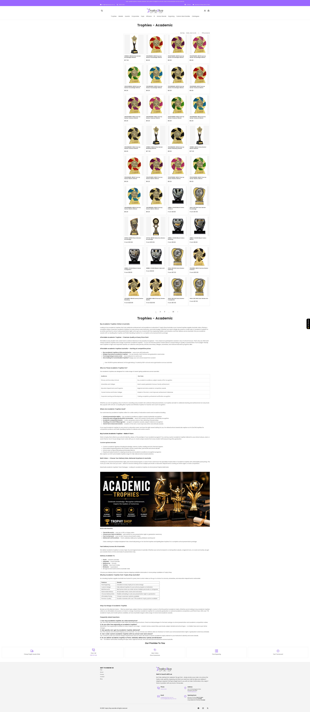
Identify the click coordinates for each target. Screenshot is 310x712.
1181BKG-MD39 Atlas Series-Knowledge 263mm (132, 56)
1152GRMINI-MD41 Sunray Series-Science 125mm (197, 87)
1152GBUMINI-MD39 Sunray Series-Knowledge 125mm (154, 87)
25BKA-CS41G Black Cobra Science (176, 208)
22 (173, 312)
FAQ (101, 670)
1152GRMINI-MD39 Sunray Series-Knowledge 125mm (154, 56)
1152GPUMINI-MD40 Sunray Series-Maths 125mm (154, 178)
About (101, 672)
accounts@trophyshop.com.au (168, 698)
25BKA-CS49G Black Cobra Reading (176, 238)
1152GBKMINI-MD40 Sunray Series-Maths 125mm (154, 208)
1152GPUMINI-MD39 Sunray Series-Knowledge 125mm (176, 56)
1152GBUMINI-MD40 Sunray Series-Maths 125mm (132, 208)
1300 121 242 (122, 4)
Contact (102, 676)
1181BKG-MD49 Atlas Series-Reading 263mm (154, 147)
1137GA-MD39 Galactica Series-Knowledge (155, 238)
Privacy (102, 674)
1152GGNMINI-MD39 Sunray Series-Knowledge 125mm (132, 87)
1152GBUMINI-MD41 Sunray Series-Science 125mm (198, 117)
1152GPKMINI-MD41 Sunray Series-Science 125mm (154, 117)
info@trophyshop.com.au (108, 4)
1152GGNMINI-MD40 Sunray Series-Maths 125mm (198, 178)
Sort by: (182, 33)
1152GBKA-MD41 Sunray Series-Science (199, 269)
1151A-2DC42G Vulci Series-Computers (176, 299)
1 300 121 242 (164, 689)
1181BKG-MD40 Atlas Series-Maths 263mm (198, 147)
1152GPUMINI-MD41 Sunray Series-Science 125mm (132, 117)
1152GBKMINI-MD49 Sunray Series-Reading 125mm (176, 147)
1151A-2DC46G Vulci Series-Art (199, 298)
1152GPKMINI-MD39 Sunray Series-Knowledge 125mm (198, 56)
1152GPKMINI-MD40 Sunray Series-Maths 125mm (176, 178)
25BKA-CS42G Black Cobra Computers (132, 269)
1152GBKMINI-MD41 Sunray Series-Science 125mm (132, 147)
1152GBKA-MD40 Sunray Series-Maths (155, 299)
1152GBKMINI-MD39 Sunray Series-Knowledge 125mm (176, 87)
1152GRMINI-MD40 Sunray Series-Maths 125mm (132, 178)
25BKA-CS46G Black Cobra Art (155, 268)
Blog (101, 679)
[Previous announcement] (103, 1)
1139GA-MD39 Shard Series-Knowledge (132, 238)
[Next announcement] (207, 1)
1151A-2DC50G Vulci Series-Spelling (176, 269)
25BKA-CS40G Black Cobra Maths (198, 238)
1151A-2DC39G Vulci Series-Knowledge (198, 208)
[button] (102, 10)
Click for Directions (192, 691)
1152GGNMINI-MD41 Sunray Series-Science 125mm (176, 117)
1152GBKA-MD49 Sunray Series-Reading (134, 299)
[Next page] (177, 312)
